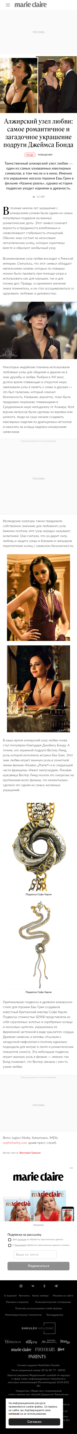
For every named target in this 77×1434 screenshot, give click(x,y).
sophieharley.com (15, 1143)
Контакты (24, 1296)
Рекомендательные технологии (23, 1315)
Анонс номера (40, 1296)
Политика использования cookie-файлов (38, 1308)
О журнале (10, 1296)
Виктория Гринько (30, 1153)
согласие (21, 1239)
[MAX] (21, 1286)
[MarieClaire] (31, 4)
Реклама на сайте (63, 1296)
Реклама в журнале (17, 1302)
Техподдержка (54, 1315)
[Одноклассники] (44, 1286)
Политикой (20, 1245)
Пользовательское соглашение (53, 1302)
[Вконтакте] (32, 1286)
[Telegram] (56, 1286)
